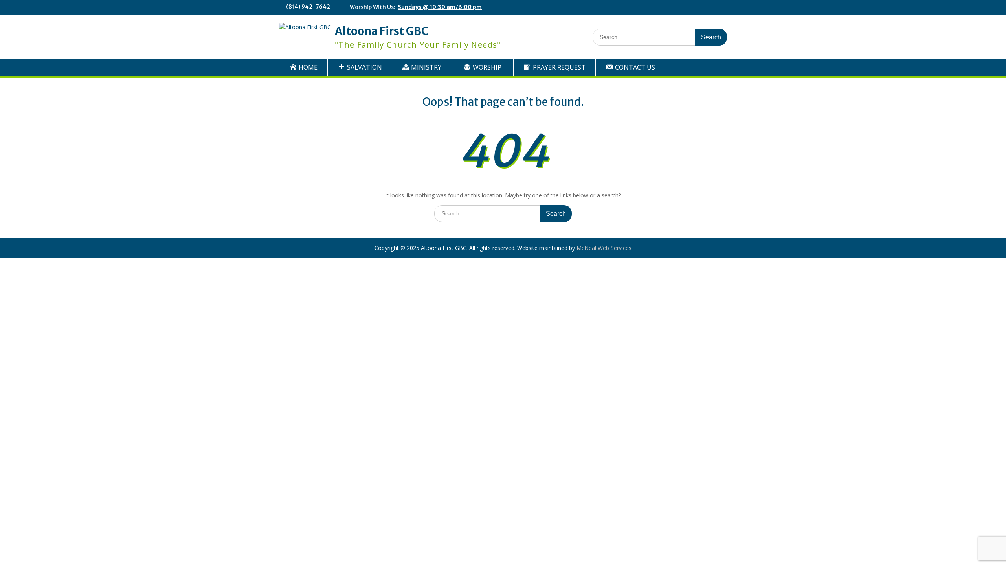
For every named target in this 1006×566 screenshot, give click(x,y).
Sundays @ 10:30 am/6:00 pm (440, 7)
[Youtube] (719, 7)
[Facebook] (706, 7)
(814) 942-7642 (308, 6)
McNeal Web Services (604, 248)
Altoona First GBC (381, 31)
